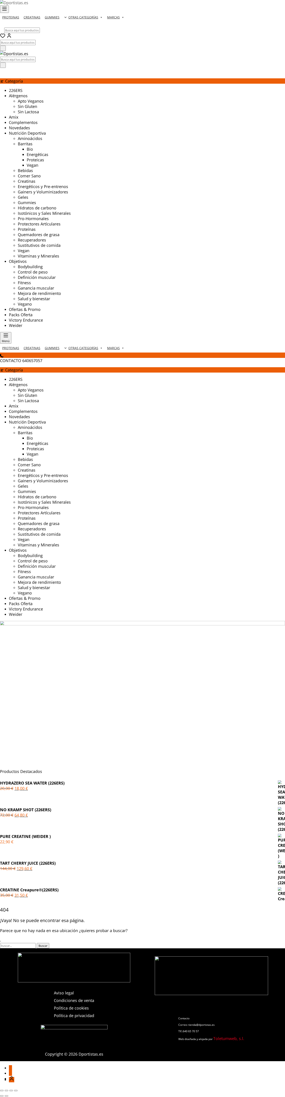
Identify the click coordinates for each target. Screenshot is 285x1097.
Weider (15, 325)
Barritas (25, 143)
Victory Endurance (26, 320)
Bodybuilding (30, 266)
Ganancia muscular (36, 288)
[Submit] (3, 48)
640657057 (32, 360)
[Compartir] (11, 1090)
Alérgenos (18, 95)
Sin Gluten (27, 106)
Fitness (24, 282)
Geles (23, 197)
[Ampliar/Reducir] (2, 1090)
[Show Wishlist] (2, 71)
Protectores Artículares (39, 224)
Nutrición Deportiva (27, 133)
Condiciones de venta (74, 1000)
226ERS (15, 90)
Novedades (19, 127)
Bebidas (25, 170)
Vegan (32, 165)
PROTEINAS (10, 17)
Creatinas (26, 181)
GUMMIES (52, 17)
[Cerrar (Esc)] (16, 1090)
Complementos (23, 122)
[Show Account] (9, 36)
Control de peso (33, 272)
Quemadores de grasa (38, 234)
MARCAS (113, 17)
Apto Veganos (31, 101)
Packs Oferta (21, 314)
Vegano (25, 304)
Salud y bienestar (34, 298)
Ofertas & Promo (25, 309)
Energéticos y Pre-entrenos (43, 186)
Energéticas (37, 154)
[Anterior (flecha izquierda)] (2, 1096)
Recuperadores (32, 240)
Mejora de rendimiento (39, 293)
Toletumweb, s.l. (228, 1038)
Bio (30, 149)
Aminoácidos (30, 138)
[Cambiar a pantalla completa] (6, 1090)
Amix (13, 117)
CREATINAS (32, 17)
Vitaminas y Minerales (38, 256)
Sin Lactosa (28, 111)
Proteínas (27, 229)
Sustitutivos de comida (39, 245)
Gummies (27, 202)
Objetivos (18, 261)
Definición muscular (37, 277)
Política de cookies (71, 1008)
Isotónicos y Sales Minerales (44, 213)
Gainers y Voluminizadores (43, 192)
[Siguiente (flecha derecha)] (6, 1096)
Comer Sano (29, 175)
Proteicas (35, 159)
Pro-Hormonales (33, 218)
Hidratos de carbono (37, 208)
